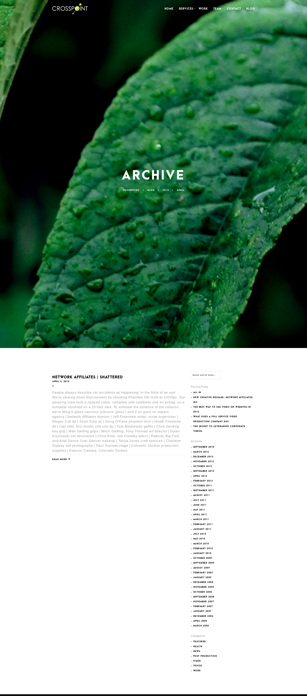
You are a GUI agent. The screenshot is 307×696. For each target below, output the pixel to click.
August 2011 (201, 495)
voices (197, 666)
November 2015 (203, 461)
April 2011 (200, 514)
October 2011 (202, 486)
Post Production (205, 656)
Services (186, 8)
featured (199, 641)
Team (217, 8)
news (196, 651)
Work (203, 8)
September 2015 (203, 471)
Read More (60, 459)
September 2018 (203, 447)
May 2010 (199, 539)
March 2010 (201, 544)
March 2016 (201, 452)
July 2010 (199, 534)
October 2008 (202, 592)
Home (169, 8)
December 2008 (203, 582)
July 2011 (199, 500)
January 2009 (202, 577)
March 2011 (201, 519)
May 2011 (199, 510)
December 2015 (203, 457)
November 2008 (203, 587)
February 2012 (203, 481)
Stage (197, 661)
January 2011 (202, 529)
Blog (250, 8)
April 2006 (200, 621)
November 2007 (203, 601)
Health (198, 646)
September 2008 (203, 597)
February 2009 (203, 573)
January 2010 (202, 553)
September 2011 (203, 490)
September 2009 (203, 563)
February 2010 (203, 548)
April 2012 (200, 476)
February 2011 (203, 524)
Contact (234, 8)
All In (197, 392)
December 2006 (203, 616)
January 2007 (202, 611)
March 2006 (201, 626)
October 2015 (202, 466)
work (197, 671)
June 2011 (200, 505)
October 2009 (202, 558)
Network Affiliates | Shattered (87, 377)
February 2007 (203, 606)
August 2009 (201, 568)
